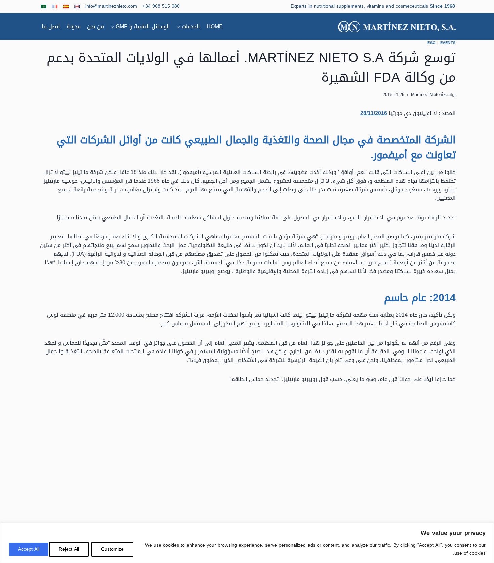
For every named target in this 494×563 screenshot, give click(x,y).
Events (448, 42)
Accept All (28, 549)
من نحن (95, 26)
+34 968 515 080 (161, 6)
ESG (431, 42)
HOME (215, 26)
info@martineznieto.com (111, 6)
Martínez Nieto (425, 95)
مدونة (74, 26)
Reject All (69, 549)
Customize (112, 549)
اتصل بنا (51, 26)
